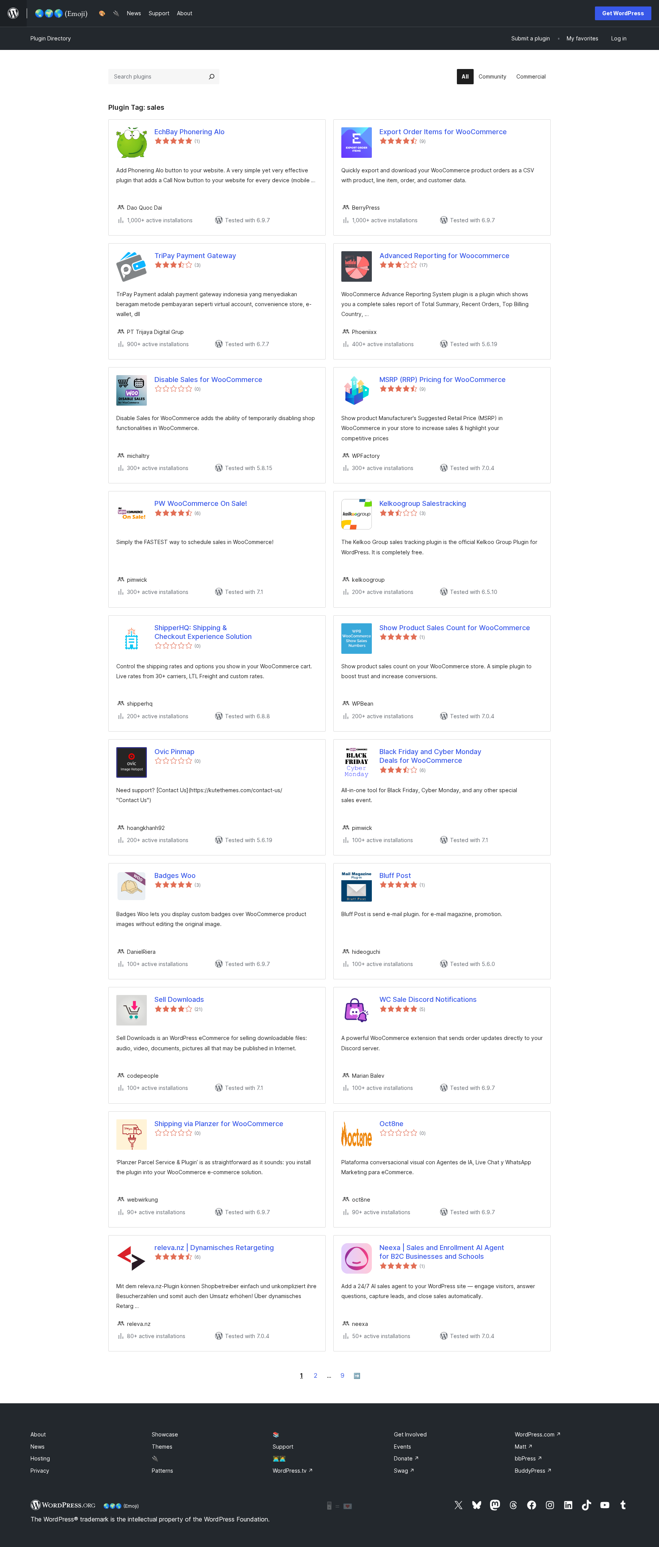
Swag (404, 1470)
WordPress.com (538, 1434)
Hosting (40, 1458)
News (38, 1446)
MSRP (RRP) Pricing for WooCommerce (442, 380)
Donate (406, 1458)
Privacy (40, 1470)
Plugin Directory (51, 38)
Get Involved (410, 1434)
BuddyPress (533, 1470)
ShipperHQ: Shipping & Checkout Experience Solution (203, 632)
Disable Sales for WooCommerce (208, 380)
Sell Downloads (179, 999)
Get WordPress (623, 13)
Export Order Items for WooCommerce (443, 132)
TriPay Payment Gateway (195, 256)
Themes (162, 1446)
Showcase (165, 1434)
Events (402, 1446)
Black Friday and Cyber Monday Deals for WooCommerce (430, 756)
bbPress (528, 1458)
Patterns (162, 1470)
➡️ (357, 1375)
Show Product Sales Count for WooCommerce (454, 628)
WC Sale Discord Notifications (428, 999)
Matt (524, 1446)
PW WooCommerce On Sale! (200, 503)
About (38, 1434)
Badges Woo (175, 875)
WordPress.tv (293, 1470)
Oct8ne (391, 1124)
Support (283, 1446)
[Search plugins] (211, 76)
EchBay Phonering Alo (189, 132)
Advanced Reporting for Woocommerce (444, 256)
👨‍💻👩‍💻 (279, 1458)
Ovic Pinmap (174, 752)
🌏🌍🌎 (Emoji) (121, 1506)
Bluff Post (395, 875)
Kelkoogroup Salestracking (422, 503)
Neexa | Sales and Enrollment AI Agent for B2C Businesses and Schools (441, 1252)
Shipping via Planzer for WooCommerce (218, 1124)
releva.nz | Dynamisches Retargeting (214, 1248)
